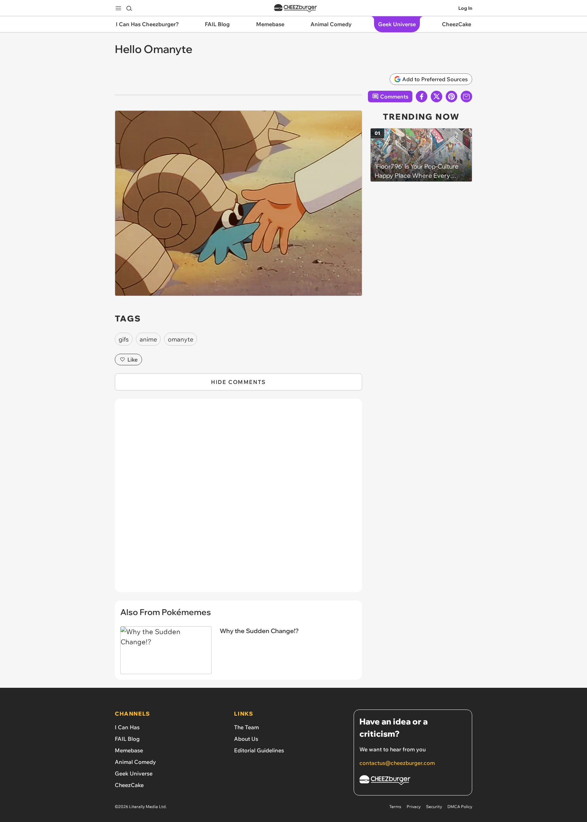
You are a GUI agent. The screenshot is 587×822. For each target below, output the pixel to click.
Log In (465, 8)
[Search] (129, 8)
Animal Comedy (135, 761)
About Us (246, 738)
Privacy (414, 806)
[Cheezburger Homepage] (295, 8)
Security (434, 806)
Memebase (129, 750)
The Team (246, 727)
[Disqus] (238, 499)
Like (132, 359)
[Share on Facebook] (421, 96)
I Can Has (127, 727)
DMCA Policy (459, 806)
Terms (395, 806)
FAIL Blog (127, 738)
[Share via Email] (466, 96)
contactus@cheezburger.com (397, 762)
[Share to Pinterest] (451, 96)
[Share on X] (436, 96)
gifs (124, 339)
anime (148, 339)
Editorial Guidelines (259, 750)
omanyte (180, 339)
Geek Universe (134, 773)
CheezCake (129, 785)
